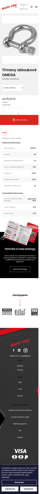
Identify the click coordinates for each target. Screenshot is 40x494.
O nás (20, 389)
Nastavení (19, 482)
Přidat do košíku (21, 120)
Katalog (20, 370)
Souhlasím (28, 489)
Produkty (20, 366)
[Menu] (36, 7)
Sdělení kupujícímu (20, 424)
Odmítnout (10, 489)
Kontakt (20, 396)
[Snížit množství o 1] (11, 111)
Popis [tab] (4, 132)
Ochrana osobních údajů (20, 417)
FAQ (20, 431)
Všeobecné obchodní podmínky (20, 410)
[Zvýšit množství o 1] (18, 111)
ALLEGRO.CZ (26, 356)
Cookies (20, 437)
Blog (20, 382)
